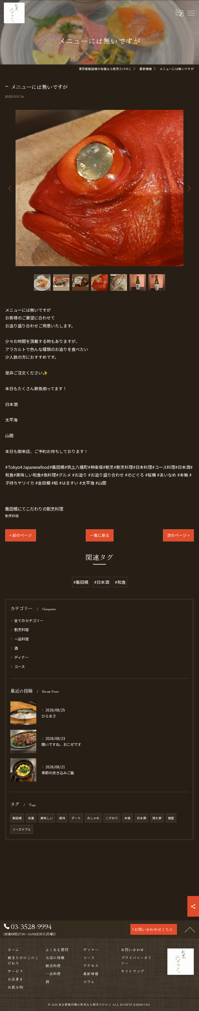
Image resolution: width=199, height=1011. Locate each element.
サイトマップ (132, 971)
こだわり (112, 818)
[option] (99, 188)
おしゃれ (93, 818)
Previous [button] (10, 188)
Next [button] (188, 188)
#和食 (120, 582)
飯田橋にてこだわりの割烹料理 (34, 509)
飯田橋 (17, 818)
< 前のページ (20, 535)
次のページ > (178, 535)
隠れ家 (157, 818)
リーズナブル (21, 829)
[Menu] (191, 13)
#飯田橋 (80, 582)
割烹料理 (12, 515)
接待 (62, 818)
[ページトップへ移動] (190, 929)
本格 (127, 818)
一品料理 (21, 638)
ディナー (21, 657)
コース (19, 666)
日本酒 (141, 818)
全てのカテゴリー (28, 620)
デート (76, 818)
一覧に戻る (99, 535)
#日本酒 (101, 582)
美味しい (46, 818)
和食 (31, 818)
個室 (171, 818)
